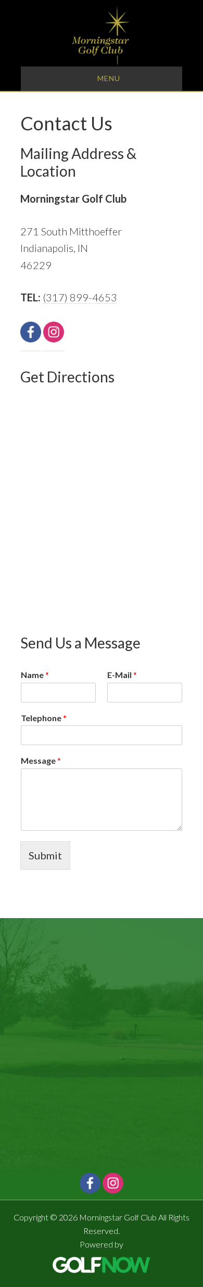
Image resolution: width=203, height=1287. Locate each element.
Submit (45, 855)
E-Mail (122, 675)
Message (41, 760)
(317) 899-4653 (80, 297)
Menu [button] (108, 78)
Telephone (44, 718)
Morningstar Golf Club (101, 35)
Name (35, 675)
